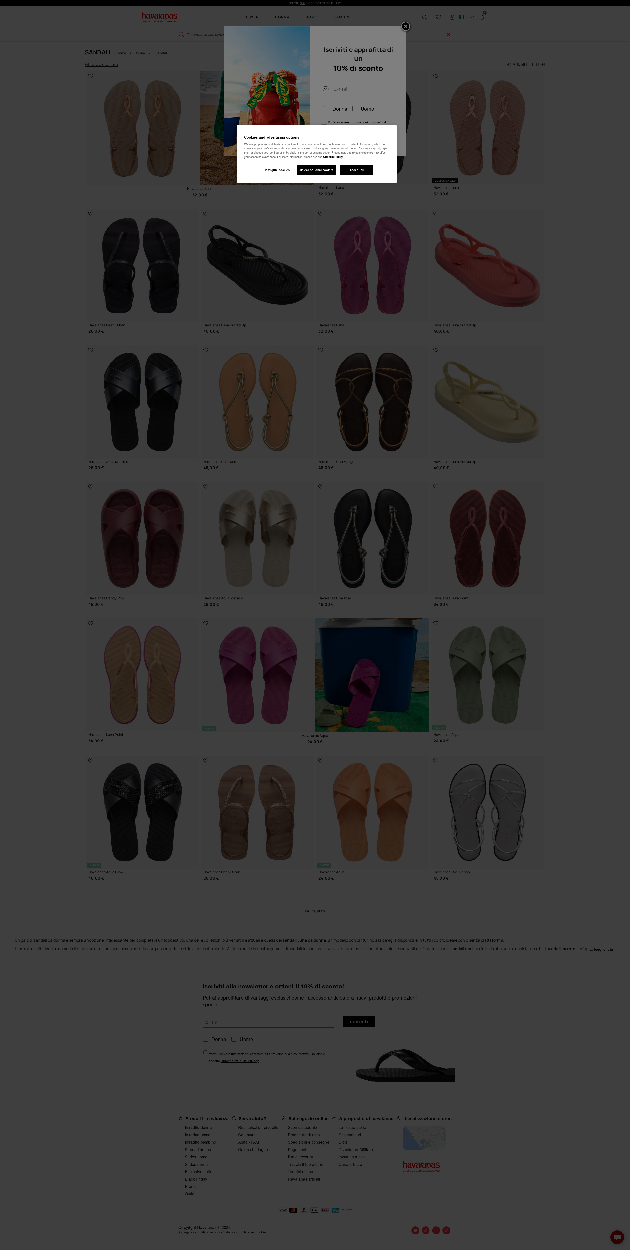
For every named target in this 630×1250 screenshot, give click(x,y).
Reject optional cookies (317, 170)
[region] (317, 154)
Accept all (357, 170)
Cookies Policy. (333, 157)
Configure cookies (277, 170)
